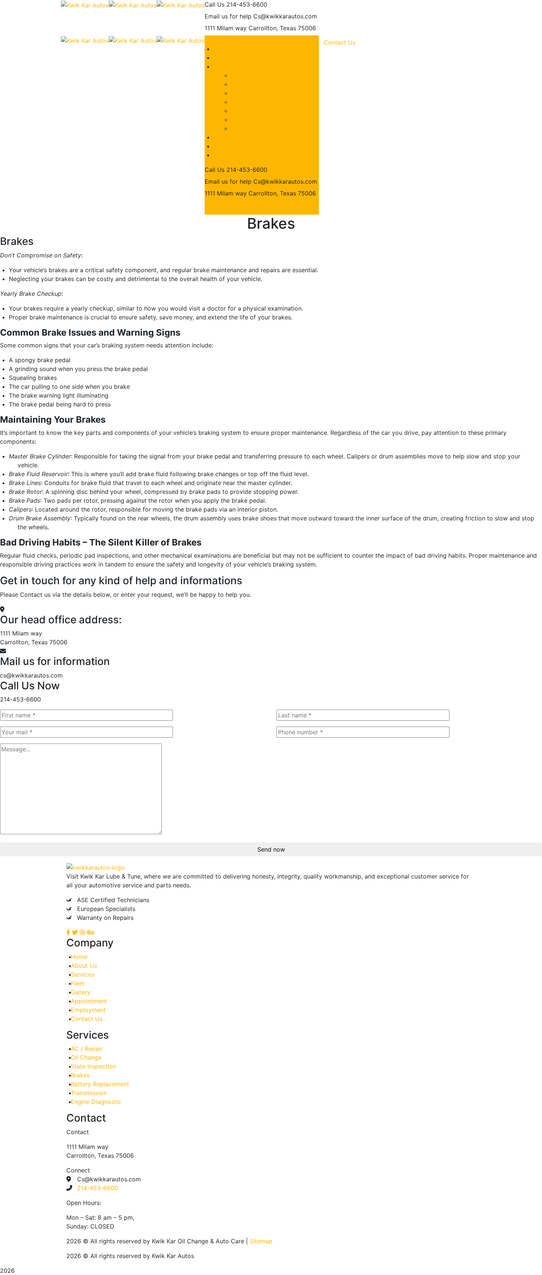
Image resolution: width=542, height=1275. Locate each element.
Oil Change (86, 1057)
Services (82, 974)
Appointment (89, 1001)
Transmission (89, 1092)
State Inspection (93, 1066)
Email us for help (228, 16)
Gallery (80, 992)
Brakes (80, 1075)
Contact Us (225, 207)
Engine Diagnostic (96, 1101)
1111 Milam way (226, 28)
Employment (88, 1010)
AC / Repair (87, 1048)
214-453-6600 (97, 1188)
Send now (271, 849)
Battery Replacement (100, 1084)
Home (79, 956)
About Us (84, 965)
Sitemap (261, 1241)
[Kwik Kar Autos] (85, 4)
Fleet (77, 983)
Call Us (215, 4)
